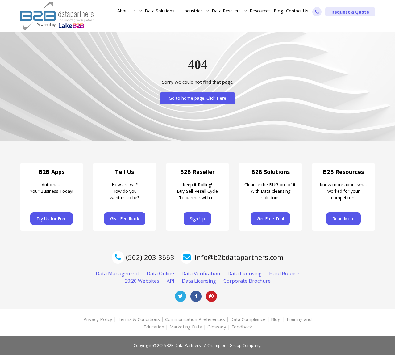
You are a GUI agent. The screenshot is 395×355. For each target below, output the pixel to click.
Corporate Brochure (247, 280)
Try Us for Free (51, 219)
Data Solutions (159, 11)
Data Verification (200, 273)
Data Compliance (248, 319)
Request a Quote (350, 12)
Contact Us (297, 11)
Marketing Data (185, 326)
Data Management (117, 273)
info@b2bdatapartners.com (239, 257)
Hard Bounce (284, 273)
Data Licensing (244, 273)
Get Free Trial (270, 219)
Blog (278, 11)
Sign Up (197, 219)
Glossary (216, 326)
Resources (260, 11)
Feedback (241, 326)
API (170, 280)
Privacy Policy (97, 319)
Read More (343, 219)
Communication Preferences (195, 319)
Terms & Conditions (139, 319)
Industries (193, 11)
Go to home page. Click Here (197, 98)
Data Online (160, 273)
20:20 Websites (142, 280)
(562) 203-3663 (149, 257)
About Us (126, 11)
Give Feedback (124, 219)
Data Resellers (226, 11)
